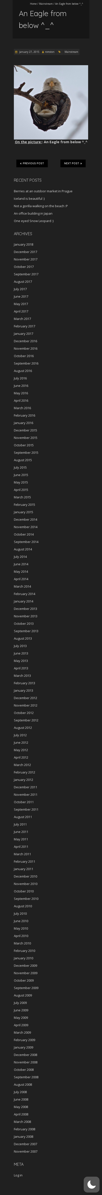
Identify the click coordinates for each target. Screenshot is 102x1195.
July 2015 (20, 467)
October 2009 (24, 980)
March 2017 (22, 318)
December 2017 (25, 252)
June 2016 (21, 385)
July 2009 (20, 1002)
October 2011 (24, 802)
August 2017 (23, 281)
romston (49, 52)
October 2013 (24, 623)
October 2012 (24, 713)
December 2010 (25, 876)
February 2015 (24, 504)
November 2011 (25, 794)
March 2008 (22, 1121)
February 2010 (24, 950)
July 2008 (20, 1092)
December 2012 (25, 698)
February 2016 (24, 415)
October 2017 (24, 266)
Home (33, 3)
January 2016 (23, 423)
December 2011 (25, 787)
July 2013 (20, 646)
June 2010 (21, 921)
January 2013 (23, 690)
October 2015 (24, 445)
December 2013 (25, 608)
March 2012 (22, 765)
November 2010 (25, 884)
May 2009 (21, 1017)
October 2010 (24, 891)
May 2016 (21, 393)
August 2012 (23, 727)
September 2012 (26, 720)
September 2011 (26, 809)
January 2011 (23, 869)
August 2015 (23, 460)
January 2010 (23, 958)
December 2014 (25, 519)
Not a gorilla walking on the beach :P (41, 206)
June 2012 (21, 742)
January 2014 (23, 601)
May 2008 (21, 1107)
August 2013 (23, 638)
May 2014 (21, 571)
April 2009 (21, 1025)
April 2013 (21, 668)
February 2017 (24, 326)
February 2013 (24, 683)
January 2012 (23, 779)
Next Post (71, 163)
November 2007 (25, 1151)
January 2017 (23, 333)
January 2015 (23, 512)
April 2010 (21, 936)
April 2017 (21, 311)
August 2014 (23, 549)
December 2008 (25, 1055)
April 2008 (21, 1114)
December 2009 (25, 965)
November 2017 (25, 259)
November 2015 (25, 437)
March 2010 (22, 943)
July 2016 (20, 378)
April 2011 (21, 846)
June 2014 (21, 564)
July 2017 (20, 289)
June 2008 (21, 1099)
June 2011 (21, 831)
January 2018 (23, 244)
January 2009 (23, 1047)
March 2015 (22, 497)
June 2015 (21, 475)
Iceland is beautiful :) (29, 198)
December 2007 (25, 1144)
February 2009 (24, 1040)
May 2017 (21, 304)
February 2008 (24, 1129)
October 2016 (24, 356)
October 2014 (24, 534)
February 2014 (24, 594)
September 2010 (26, 898)
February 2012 (24, 772)
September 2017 (26, 274)
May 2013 (21, 660)
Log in (18, 1175)
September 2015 (26, 452)
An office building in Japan (33, 213)
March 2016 (22, 408)
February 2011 (24, 861)
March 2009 (22, 1032)
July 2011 (20, 824)
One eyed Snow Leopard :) (33, 221)
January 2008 (23, 1136)
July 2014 (20, 556)
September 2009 (26, 988)
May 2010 (21, 928)
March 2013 (22, 675)
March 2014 (22, 586)
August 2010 (23, 906)
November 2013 (25, 616)
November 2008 (25, 1062)
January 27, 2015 (29, 52)
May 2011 (21, 839)
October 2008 (24, 1069)
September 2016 (26, 363)
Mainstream (46, 3)
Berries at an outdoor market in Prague (43, 191)
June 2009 (21, 1010)
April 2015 (21, 489)
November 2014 (25, 527)
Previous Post (33, 163)
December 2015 (25, 430)
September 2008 (26, 1077)
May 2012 (21, 750)
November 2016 (25, 348)
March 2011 (22, 854)
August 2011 (23, 817)
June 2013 (21, 653)
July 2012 (20, 735)
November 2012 (25, 705)
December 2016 (25, 341)
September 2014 (26, 542)
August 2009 (23, 995)
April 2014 (21, 579)
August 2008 (23, 1084)
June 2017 (21, 296)
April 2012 (21, 757)
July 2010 (20, 913)
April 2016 (21, 400)
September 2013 (26, 631)
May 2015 (21, 482)
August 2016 (23, 371)
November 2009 (25, 973)
